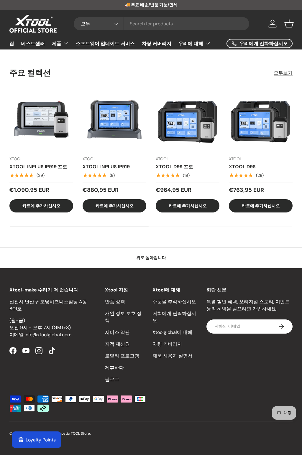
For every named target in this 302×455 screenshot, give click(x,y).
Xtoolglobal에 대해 (172, 332)
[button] (289, 23)
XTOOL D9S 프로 (174, 167)
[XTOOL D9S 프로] (187, 119)
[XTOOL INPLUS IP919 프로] (41, 119)
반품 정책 (115, 302)
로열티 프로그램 (122, 356)
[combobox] (161, 23)
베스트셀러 (33, 43)
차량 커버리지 (156, 43)
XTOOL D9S (242, 167)
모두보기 (283, 73)
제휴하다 (114, 368)
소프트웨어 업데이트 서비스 (105, 43)
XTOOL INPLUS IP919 (106, 167)
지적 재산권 (117, 344)
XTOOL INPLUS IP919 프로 (38, 167)
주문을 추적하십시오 (174, 302)
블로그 (112, 379)
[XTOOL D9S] (261, 119)
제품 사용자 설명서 (172, 356)
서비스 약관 (117, 332)
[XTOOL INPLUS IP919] (114, 119)
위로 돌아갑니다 (151, 257)
